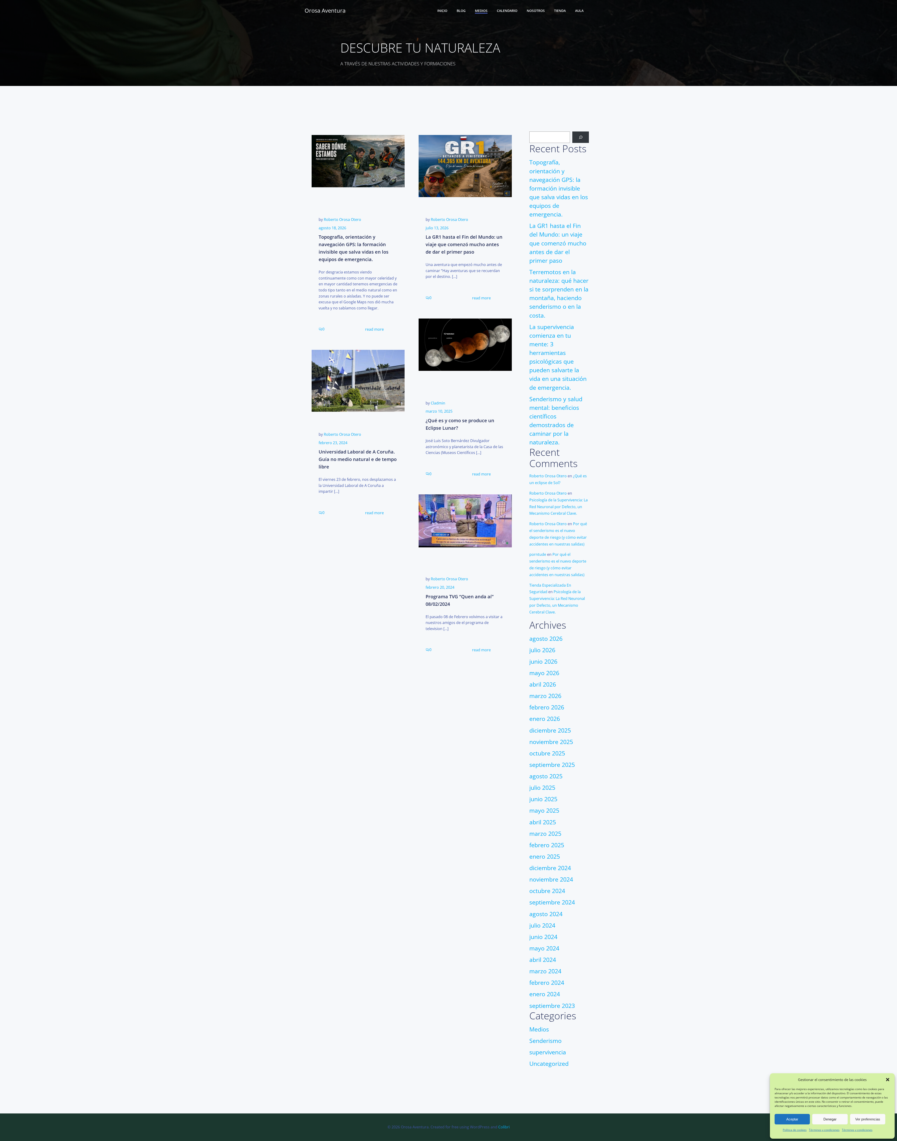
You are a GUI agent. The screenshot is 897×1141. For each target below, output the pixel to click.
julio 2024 (542, 925)
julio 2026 (542, 650)
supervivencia (547, 1052)
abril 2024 (542, 960)
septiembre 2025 (552, 765)
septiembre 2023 (552, 1006)
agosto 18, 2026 (332, 227)
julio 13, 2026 (437, 227)
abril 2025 (542, 822)
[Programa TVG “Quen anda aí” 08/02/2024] (465, 520)
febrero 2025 (546, 845)
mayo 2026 (544, 673)
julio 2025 (542, 787)
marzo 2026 (545, 696)
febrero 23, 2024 (333, 442)
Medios (481, 10)
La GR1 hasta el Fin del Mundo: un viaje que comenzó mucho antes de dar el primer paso (557, 243)
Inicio (442, 10)
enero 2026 (544, 719)
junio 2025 (543, 799)
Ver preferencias (867, 1119)
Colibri (504, 1127)
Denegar (829, 1119)
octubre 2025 (547, 753)
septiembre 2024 (552, 902)
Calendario (507, 10)
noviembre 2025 (551, 742)
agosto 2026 (545, 638)
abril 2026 (542, 684)
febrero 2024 (546, 982)
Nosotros (536, 10)
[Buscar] (580, 137)
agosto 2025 (545, 776)
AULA (579, 10)
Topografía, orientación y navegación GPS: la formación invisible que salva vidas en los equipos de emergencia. (558, 188)
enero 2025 (544, 856)
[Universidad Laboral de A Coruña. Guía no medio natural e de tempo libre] (358, 380)
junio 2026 (543, 661)
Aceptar (792, 1119)
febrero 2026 (546, 707)
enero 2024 (544, 994)
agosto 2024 (545, 914)
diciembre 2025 (550, 730)
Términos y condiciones (824, 1130)
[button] (887, 1079)
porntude (537, 554)
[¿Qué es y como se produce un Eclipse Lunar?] (465, 344)
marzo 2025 (545, 833)
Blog (461, 10)
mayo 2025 (544, 810)
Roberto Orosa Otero (342, 219)
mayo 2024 (544, 948)
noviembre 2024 (551, 879)
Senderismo (545, 1041)
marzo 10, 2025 (439, 411)
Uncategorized (549, 1063)
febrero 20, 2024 (440, 587)
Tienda (560, 10)
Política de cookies (795, 1130)
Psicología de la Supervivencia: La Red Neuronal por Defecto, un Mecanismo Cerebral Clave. (558, 506)
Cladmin (438, 403)
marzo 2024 (545, 971)
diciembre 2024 (550, 868)
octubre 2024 (547, 891)
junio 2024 (543, 937)
